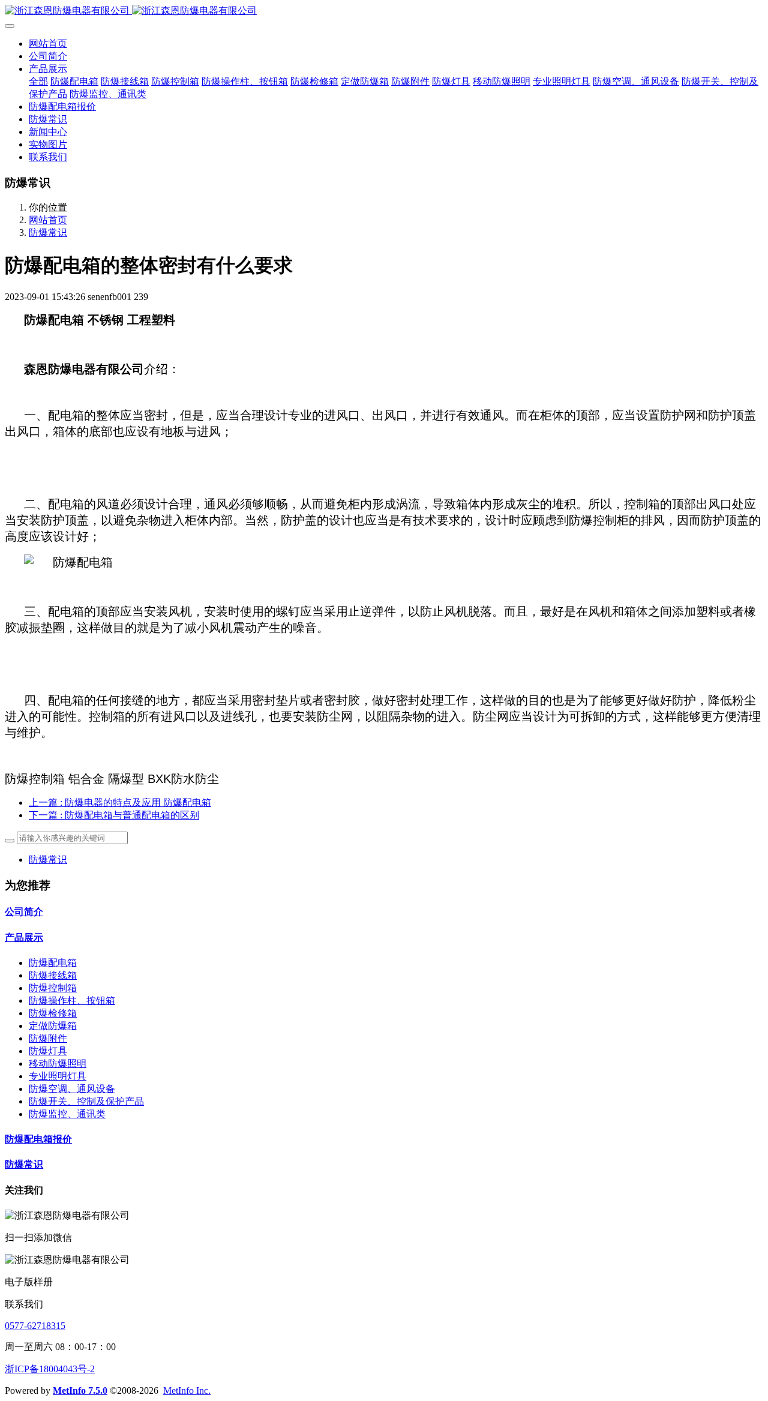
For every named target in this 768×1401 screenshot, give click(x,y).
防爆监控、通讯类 (67, 1114)
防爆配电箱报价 (38, 1139)
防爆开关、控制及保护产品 (86, 1101)
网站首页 (48, 43)
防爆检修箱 (53, 1013)
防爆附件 (48, 1038)
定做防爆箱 (53, 1026)
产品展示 (24, 937)
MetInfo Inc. (187, 1390)
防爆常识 (48, 232)
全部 (38, 81)
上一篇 (120, 802)
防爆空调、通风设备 (72, 1089)
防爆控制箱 (53, 988)
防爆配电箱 (53, 963)
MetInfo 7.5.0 (80, 1390)
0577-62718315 (35, 1326)
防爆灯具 (48, 1051)
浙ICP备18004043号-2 (50, 1369)
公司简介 (24, 912)
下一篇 (114, 815)
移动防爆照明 (57, 1063)
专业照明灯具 (57, 1076)
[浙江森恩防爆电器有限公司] (384, 11)
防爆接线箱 (53, 975)
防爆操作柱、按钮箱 (72, 1000)
